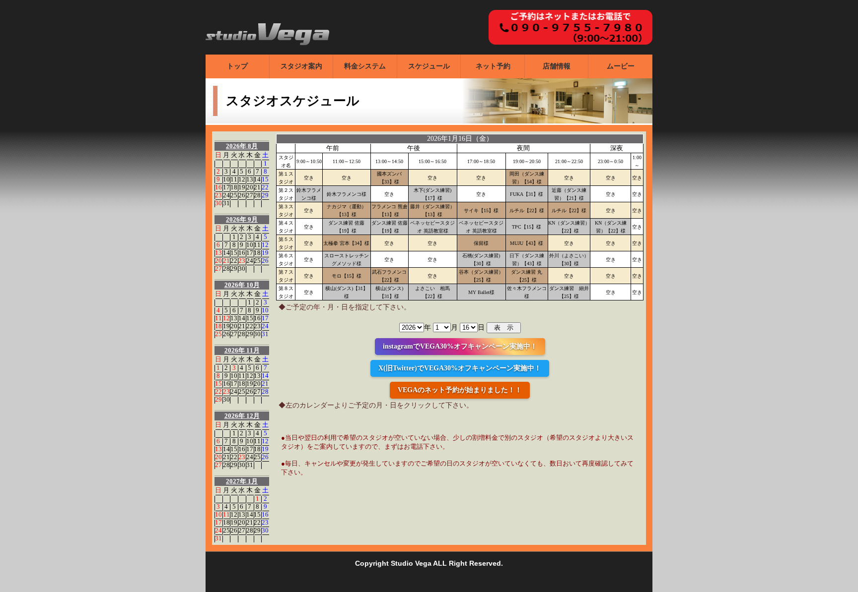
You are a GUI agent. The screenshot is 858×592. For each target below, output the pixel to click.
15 (265, 179)
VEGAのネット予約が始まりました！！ (460, 390)
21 (257, 187)
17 (226, 187)
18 (233, 187)
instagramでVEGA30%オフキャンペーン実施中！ (460, 346)
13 (249, 179)
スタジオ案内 (301, 66)
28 (257, 195)
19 (241, 187)
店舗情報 (557, 66)
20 (249, 187)
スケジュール (429, 66)
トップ (237, 66)
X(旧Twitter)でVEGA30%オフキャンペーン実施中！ (459, 368)
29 (265, 195)
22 (265, 187)
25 (233, 195)
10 (226, 179)
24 (226, 195)
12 (241, 179)
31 (226, 203)
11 (233, 179)
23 (218, 195)
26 (241, 195)
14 (257, 179)
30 (218, 203)
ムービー (621, 66)
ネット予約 (493, 66)
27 (249, 195)
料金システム (365, 66)
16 (218, 187)
